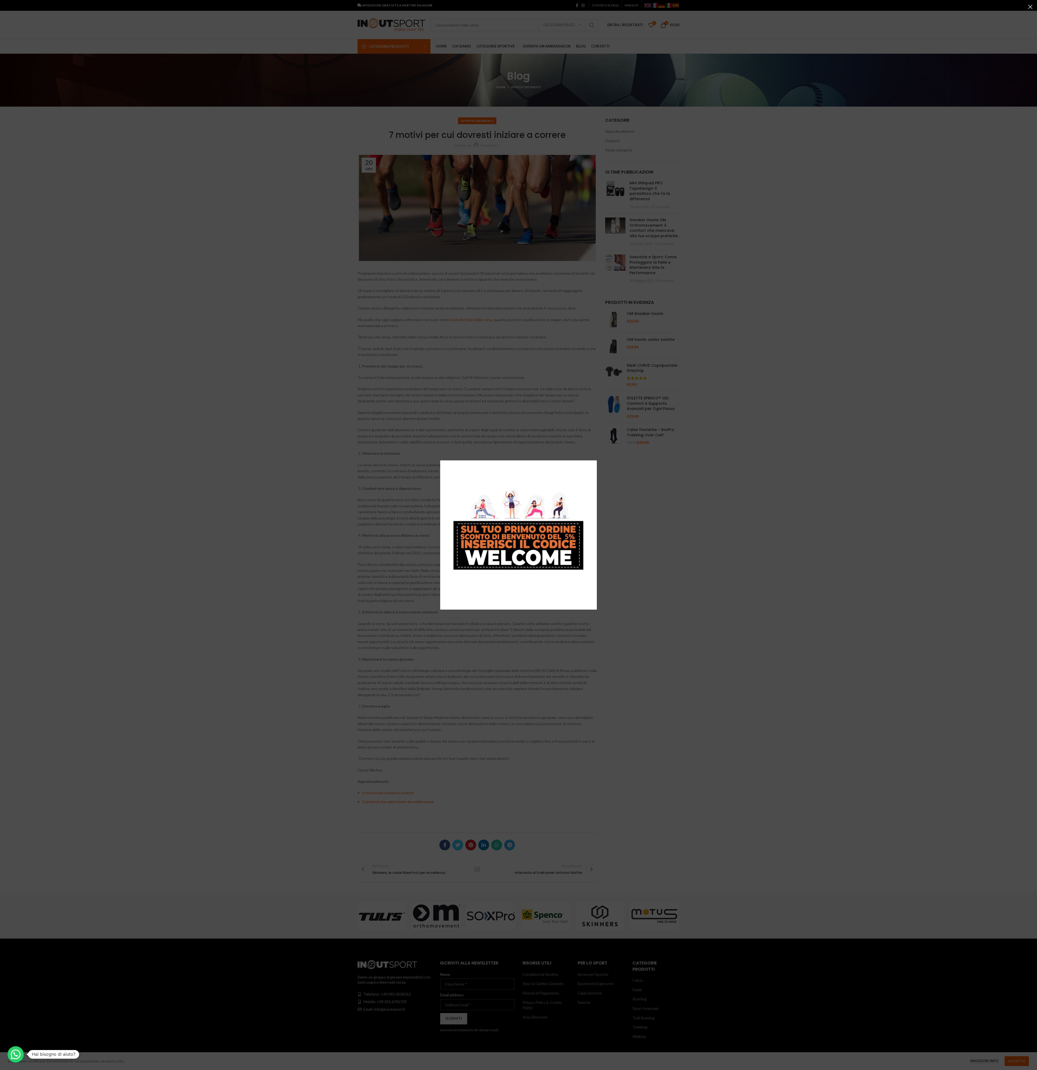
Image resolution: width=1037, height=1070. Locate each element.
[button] (16, 1054)
